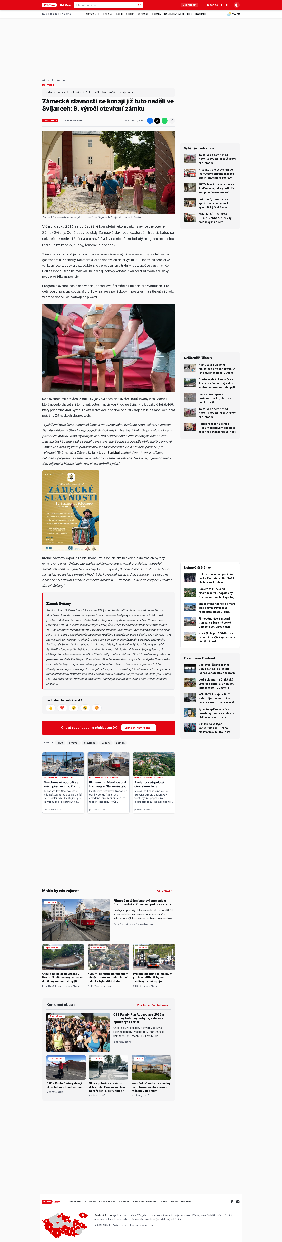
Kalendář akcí (174, 14)
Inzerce (200, 14)
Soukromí (75, 1202)
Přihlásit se (211, 5)
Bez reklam (189, 4)
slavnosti (90, 742)
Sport (130, 14)
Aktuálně (92, 14)
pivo (60, 742)
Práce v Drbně (169, 1202)
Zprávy (108, 14)
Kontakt (124, 1202)
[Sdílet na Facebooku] (150, 121)
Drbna (156, 14)
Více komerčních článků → (154, 1005)
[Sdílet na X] (157, 121)
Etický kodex (107, 1202)
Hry (189, 14)
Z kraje (143, 14)
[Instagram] (227, 5)
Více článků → (166, 891)
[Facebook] (221, 5)
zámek (120, 742)
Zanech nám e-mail (138, 727)
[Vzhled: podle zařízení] (237, 5)
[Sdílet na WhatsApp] (165, 121)
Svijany (105, 742)
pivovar (73, 742)
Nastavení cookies (144, 1202)
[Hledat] (139, 5)
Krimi (119, 14)
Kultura (61, 80)
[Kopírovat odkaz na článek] (172, 121)
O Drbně (90, 1202)
